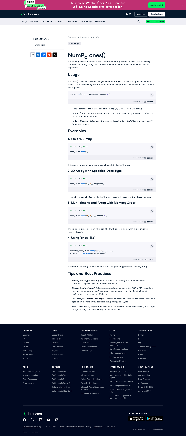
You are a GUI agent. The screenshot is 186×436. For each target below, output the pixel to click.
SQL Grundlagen (87, 375)
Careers (26, 343)
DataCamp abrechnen (118, 349)
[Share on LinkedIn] (38, 55)
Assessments (57, 355)
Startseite (72, 37)
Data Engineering (30, 379)
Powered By (138, 101)
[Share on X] (55, 55)
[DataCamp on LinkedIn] (40, 420)
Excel (140, 355)
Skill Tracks (56, 339)
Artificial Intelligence (147, 347)
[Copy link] (32, 55)
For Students (114, 339)
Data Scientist (144, 379)
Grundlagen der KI (88, 371)
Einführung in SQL (59, 375)
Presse (25, 339)
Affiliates (26, 347)
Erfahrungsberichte (117, 353)
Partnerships (28, 351)
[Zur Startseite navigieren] (30, 14)
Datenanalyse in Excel (61, 387)
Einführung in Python (60, 371)
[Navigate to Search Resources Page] (139, 21)
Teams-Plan (85, 343)
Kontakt (26, 358)
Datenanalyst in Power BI (120, 386)
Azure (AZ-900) (144, 391)
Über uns (26, 335)
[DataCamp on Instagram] (56, 420)
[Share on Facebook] (43, 55)
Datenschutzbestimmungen (33, 427)
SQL (140, 343)
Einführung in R (58, 379)
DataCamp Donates (117, 361)
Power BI (142, 351)
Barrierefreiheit (99, 427)
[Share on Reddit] (49, 55)
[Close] (182, 5)
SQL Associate (144, 375)
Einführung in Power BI (61, 383)
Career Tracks (58, 335)
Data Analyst (143, 371)
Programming (28, 383)
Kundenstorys (86, 351)
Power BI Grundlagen (89, 383)
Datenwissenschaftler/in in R (121, 382)
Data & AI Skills (87, 335)
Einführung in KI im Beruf (62, 391)
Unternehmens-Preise (89, 339)
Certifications (57, 347)
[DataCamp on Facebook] (24, 420)
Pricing (112, 335)
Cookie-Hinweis (51, 427)
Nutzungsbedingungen (31, 432)
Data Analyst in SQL (117, 371)
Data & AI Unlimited (89, 347)
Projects (55, 351)
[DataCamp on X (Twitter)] (32, 420)
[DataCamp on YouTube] (48, 420)
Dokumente (84, 37)
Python (141, 335)
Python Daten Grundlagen (91, 379)
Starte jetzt (155, 5)
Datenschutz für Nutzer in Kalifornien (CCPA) (75, 427)
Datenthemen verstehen (90, 393)
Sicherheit (111, 427)
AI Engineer (143, 383)
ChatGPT (142, 358)
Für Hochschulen (116, 357)
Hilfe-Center (28, 355)
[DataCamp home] (40, 414)
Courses (55, 343)
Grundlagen (74, 43)
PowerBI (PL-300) (145, 387)
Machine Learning (30, 375)
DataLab (55, 358)
